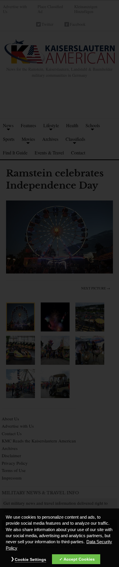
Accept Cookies (79, 559)
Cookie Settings (30, 559)
